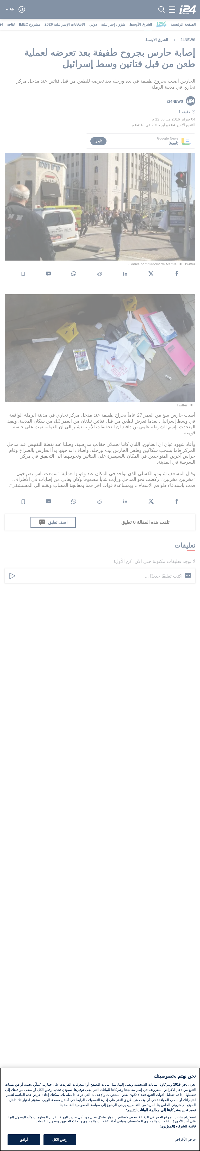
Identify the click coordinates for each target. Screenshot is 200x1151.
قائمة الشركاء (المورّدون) (178, 1126)
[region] (100, 1109)
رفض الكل (59, 1140)
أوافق (24, 1140)
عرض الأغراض (185, 1139)
